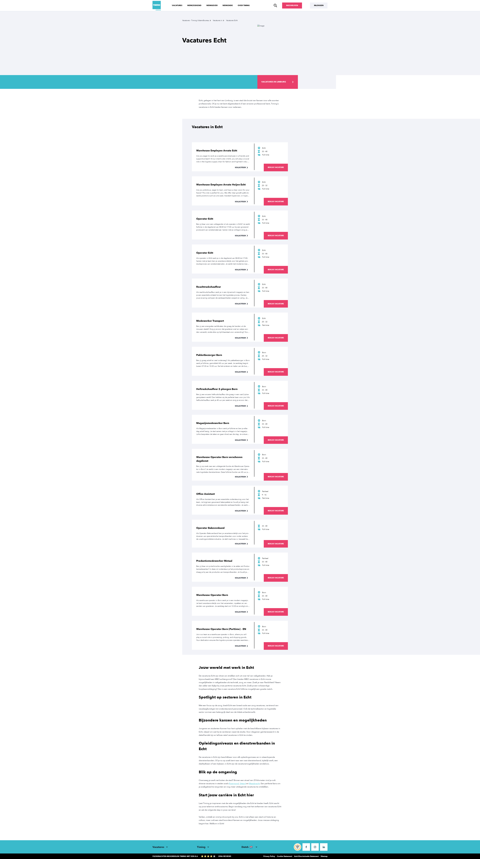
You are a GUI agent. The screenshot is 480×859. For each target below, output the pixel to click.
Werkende (227, 5)
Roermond (234, 783)
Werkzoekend (194, 5)
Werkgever (212, 5)
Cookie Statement (284, 856)
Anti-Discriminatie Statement (306, 856)
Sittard (243, 783)
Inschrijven (292, 5)
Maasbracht (254, 783)
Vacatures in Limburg (273, 81)
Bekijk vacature (276, 167)
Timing (201, 847)
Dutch (245, 847)
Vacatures (177, 5)
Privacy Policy (269, 856)
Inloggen (319, 5)
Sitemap (324, 856)
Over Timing (244, 5)
